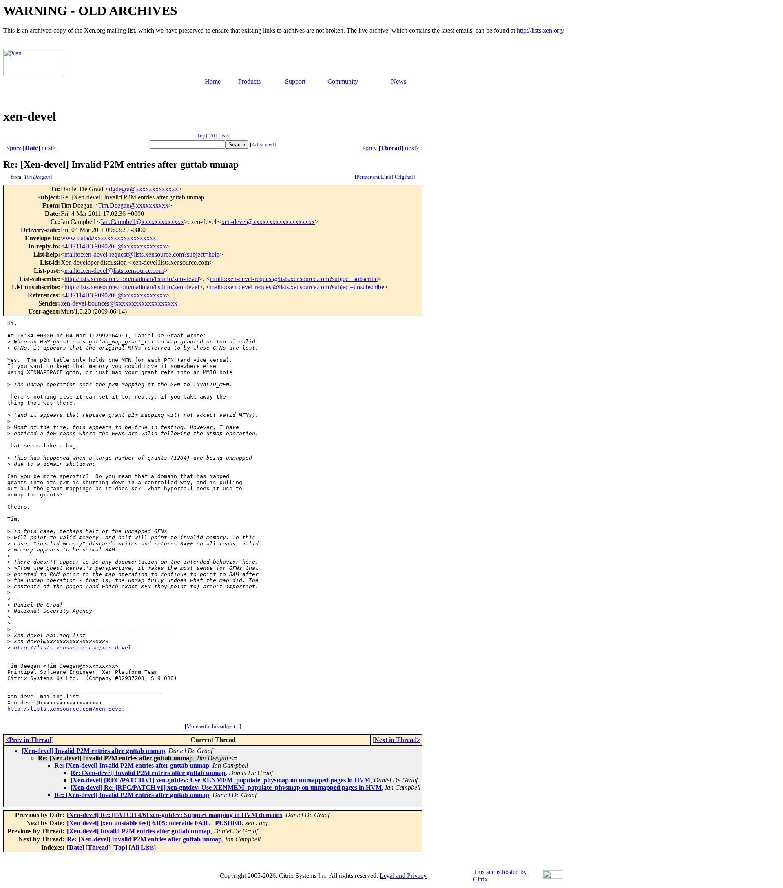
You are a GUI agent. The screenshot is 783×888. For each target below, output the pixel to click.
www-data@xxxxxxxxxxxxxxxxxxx (108, 238)
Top (201, 136)
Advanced (263, 145)
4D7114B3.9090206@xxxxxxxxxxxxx (115, 246)
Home (213, 81)
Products (249, 81)
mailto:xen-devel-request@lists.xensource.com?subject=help (141, 254)
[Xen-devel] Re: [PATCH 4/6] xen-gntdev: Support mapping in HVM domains (174, 814)
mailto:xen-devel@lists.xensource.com (114, 270)
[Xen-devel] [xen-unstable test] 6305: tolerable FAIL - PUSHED (154, 822)
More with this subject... (212, 726)
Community (342, 81)
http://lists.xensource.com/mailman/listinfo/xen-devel (131, 278)
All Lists (219, 136)
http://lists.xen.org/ (540, 30)
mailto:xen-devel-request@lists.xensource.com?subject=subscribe (294, 278)
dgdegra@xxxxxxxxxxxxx (143, 189)
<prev (13, 147)
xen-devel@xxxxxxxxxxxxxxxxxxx (268, 221)
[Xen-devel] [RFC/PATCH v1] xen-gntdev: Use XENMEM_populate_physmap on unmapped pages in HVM (220, 780)
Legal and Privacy (403, 875)
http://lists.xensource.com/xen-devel (72, 647)
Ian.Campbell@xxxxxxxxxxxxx (142, 221)
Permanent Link (374, 177)
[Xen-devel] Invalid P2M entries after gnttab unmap (93, 750)
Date (31, 147)
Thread (390, 147)
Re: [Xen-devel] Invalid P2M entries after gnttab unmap (131, 765)
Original (404, 177)
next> (49, 147)
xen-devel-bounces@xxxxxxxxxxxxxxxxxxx (119, 303)
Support (295, 81)
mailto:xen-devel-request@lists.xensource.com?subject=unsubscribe (297, 286)
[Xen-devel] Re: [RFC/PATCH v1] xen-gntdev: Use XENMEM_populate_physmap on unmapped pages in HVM (226, 787)
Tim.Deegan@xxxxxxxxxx (133, 205)
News (398, 81)
